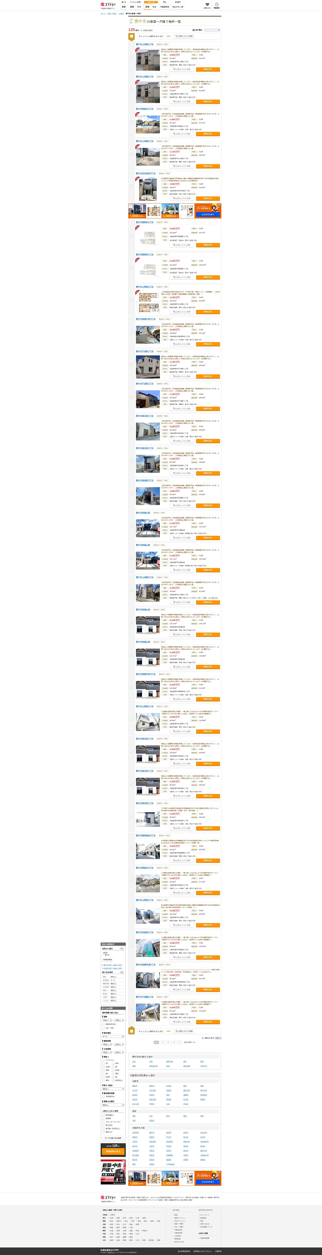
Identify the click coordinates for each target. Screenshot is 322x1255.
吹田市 (185, 1133)
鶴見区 (202, 1099)
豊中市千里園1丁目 (145, 997)
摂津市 (168, 1151)
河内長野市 (204, 1142)
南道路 (108, 1118)
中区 (151, 1116)
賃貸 (124, 7)
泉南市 (151, 1155)
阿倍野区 (203, 1095)
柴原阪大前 (153, 1066)
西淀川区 (186, 1090)
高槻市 (134, 1137)
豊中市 (151, 1133)
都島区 (134, 1086)
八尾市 (134, 1142)
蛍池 (168, 1066)
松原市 (134, 1146)
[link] (113, 1172)
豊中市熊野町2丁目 (145, 222)
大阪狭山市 (204, 1155)
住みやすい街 (177, 7)
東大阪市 (135, 1155)
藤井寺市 (203, 1151)
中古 (139, 7)
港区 (202, 1086)
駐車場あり (110, 1115)
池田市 (168, 1133)
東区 (168, 1116)
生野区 (151, 1095)
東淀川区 (203, 1090)
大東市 (151, 1146)
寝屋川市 (186, 1142)
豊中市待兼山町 (143, 513)
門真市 (151, 1151)
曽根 (134, 1066)
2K (116, 1067)
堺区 (134, 1116)
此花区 (168, 1086)
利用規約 (203, 1218)
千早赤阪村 (170, 1164)
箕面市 (185, 1146)
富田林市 (169, 1142)
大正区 (134, 1090)
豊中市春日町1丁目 (145, 416)
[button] (174, 210)
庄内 (134, 1061)
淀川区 (185, 1099)
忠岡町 (185, 1160)
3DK (116, 1074)
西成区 (168, 1099)
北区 (168, 1104)
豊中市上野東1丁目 (145, 287)
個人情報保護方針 (184, 1251)
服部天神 (169, 1061)
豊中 (185, 1061)
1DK (116, 1063)
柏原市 (202, 1146)
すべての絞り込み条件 (113, 1138)
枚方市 (185, 1137)
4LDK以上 (118, 1080)
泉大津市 (203, 1133)
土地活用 (178, 1236)
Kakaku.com (111, 1252)
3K (107, 1074)
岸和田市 (135, 1133)
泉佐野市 (152, 1142)
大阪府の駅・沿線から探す (113, 968)
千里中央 (203, 1066)
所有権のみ (110, 1096)
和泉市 (168, 1146)
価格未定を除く (111, 1024)
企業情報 (218, 1251)
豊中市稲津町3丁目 (145, 480)
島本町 (151, 1160)
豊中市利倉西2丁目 (145, 932)
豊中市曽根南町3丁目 (146, 835)
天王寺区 (152, 1090)
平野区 (151, 1104)
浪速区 (168, 1090)
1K (107, 1063)
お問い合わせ (205, 1224)
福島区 (151, 1086)
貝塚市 (151, 1137)
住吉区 (134, 1099)
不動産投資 (178, 1233)
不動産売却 (164, 7)
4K (116, 1077)
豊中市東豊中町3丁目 (146, 319)
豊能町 (168, 1160)
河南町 (151, 1164)
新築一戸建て (179, 1224)
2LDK (117, 1070)
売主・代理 (109, 1028)
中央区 (185, 1104)
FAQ (201, 1221)
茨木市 (202, 1137)
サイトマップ (205, 1215)
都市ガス (109, 1132)
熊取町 (202, 1160)
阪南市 (134, 1160)
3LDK (108, 1077)
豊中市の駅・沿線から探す (113, 965)
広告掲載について (206, 1227)
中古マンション (180, 1221)
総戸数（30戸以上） (113, 1129)
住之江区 (135, 1104)
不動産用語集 (205, 1238)
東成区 (134, 1095)
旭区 (168, 1095)
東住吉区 (152, 1099)
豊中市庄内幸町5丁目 (146, 173)
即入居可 (109, 1125)
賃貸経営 (178, 1239)
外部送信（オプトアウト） (203, 1251)
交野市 (185, 1155)
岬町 (134, 1164)
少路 (151, 1061)
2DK (107, 1070)
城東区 (185, 1095)
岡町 (202, 1061)
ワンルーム (110, 1060)
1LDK (108, 1067)
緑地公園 (186, 1066)
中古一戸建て (179, 1227)
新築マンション (180, 1218)
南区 (202, 1116)
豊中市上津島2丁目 (145, 44)
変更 (121, 948)
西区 (185, 1086)
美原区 (151, 1121)
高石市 (185, 1151)
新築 (132, 7)
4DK (107, 1080)
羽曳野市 (135, 1151)
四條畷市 (169, 1155)
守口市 (168, 1137)
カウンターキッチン (113, 1122)
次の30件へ (188, 1042)
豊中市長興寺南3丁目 (146, 965)
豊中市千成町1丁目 (145, 351)
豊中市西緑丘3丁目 (145, 109)
